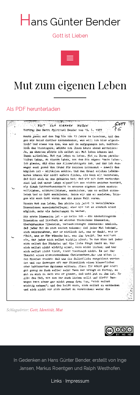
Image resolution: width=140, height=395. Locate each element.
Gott (33, 310)
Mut (59, 310)
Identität (46, 310)
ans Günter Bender (70, 22)
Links (56, 381)
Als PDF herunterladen (33, 109)
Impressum (77, 381)
